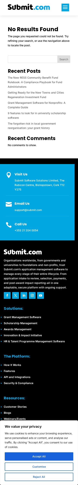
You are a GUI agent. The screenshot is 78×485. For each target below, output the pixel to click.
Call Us (21, 224)
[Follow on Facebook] (7, 295)
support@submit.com (28, 210)
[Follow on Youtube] (40, 295)
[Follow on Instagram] (32, 295)
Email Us (22, 203)
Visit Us (21, 174)
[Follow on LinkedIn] (23, 295)
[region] (39, 452)
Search (63, 59)
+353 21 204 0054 (26, 230)
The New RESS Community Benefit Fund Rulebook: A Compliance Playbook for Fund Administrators (35, 82)
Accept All (39, 456)
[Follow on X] (15, 295)
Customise (39, 466)
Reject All (39, 476)
